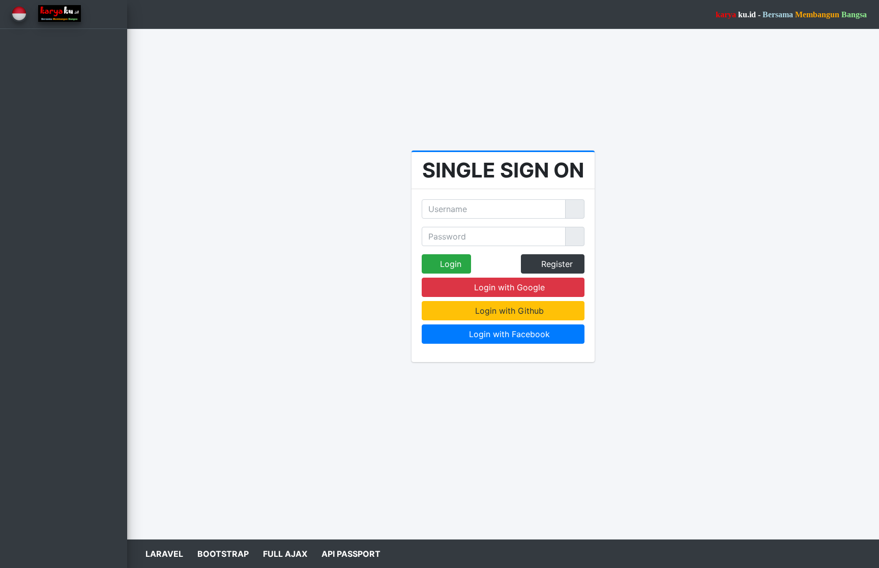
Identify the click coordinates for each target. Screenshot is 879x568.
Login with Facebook (508, 334)
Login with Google (508, 287)
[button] (142, 14)
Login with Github (508, 311)
